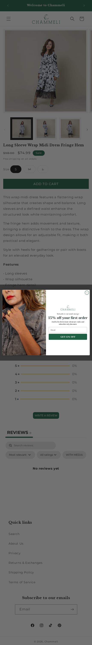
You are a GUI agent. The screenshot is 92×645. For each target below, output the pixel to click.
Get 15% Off (68, 337)
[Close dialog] (87, 292)
